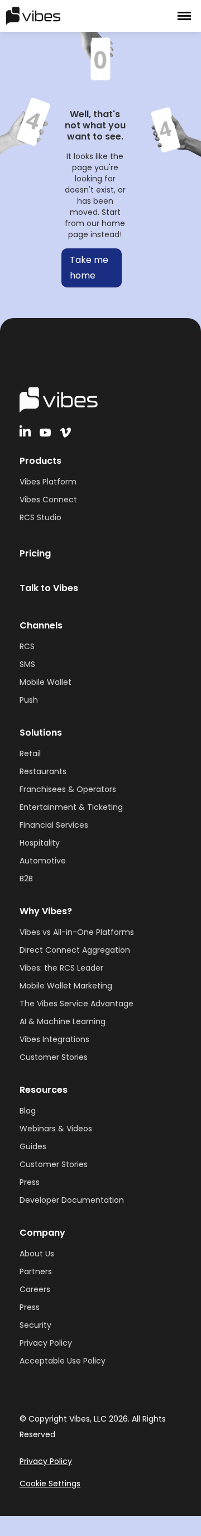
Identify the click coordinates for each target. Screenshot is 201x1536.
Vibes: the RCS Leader (61, 967)
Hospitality (40, 842)
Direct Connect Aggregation (75, 950)
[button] (184, 16)
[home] (66, 16)
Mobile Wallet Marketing (66, 985)
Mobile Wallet (45, 682)
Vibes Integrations (54, 1039)
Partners (36, 1271)
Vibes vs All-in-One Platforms (77, 932)
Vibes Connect (48, 499)
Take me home (89, 267)
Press (30, 1182)
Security (35, 1325)
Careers (35, 1289)
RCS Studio (40, 517)
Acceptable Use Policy (63, 1360)
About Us (37, 1253)
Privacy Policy (46, 1342)
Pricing (35, 553)
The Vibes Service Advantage (76, 1003)
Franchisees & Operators (68, 789)
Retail (30, 753)
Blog (28, 1110)
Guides (33, 1146)
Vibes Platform (48, 481)
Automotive (43, 860)
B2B (26, 878)
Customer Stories (54, 1057)
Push (29, 699)
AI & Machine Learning (63, 1021)
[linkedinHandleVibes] (25, 430)
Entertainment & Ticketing (71, 807)
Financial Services (54, 825)
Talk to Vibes (49, 588)
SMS (27, 664)
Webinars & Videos (56, 1128)
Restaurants (43, 771)
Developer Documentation (72, 1200)
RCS (27, 646)
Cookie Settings (50, 1483)
